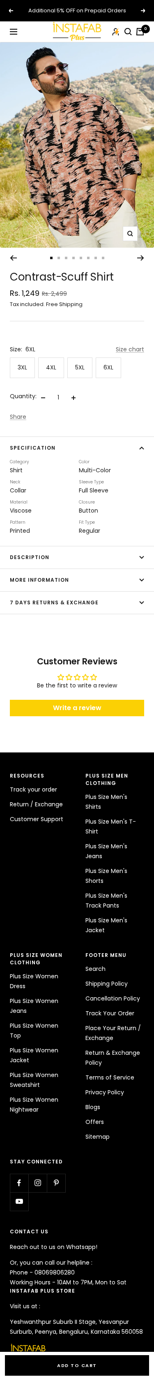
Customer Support (36, 819)
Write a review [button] (77, 708)
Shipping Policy (106, 984)
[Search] (128, 31)
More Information (39, 579)
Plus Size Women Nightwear (34, 1105)
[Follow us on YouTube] (19, 1201)
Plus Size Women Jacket (34, 1055)
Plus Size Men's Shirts (106, 802)
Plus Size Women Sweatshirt (34, 1080)
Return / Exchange (36, 804)
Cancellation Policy (112, 998)
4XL (51, 367)
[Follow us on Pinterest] (56, 1183)
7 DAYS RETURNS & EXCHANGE (54, 602)
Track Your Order (109, 1013)
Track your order (33, 789)
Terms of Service (109, 1077)
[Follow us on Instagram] (37, 1183)
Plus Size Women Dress (34, 981)
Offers (94, 1122)
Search (95, 969)
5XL (80, 367)
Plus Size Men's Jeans (106, 851)
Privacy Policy (104, 1092)
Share (18, 417)
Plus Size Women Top (34, 1030)
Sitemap (97, 1137)
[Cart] (140, 31)
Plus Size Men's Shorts (106, 876)
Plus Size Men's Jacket (106, 925)
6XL (108, 367)
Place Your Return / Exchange (113, 1033)
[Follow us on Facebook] (19, 1183)
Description (29, 557)
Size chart (130, 349)
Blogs (92, 1107)
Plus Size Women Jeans (34, 1006)
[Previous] (13, 258)
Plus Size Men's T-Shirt (110, 826)
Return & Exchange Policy (112, 1058)
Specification (32, 447)
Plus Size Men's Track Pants (106, 900)
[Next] (140, 258)
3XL (22, 367)
